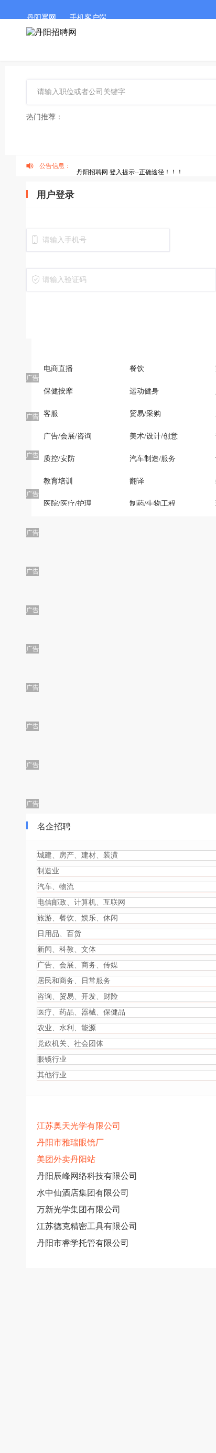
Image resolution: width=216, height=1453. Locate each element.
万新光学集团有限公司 (79, 1272)
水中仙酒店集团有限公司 (83, 1255)
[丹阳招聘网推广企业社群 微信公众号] (98, 65)
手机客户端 (88, 17)
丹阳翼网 (41, 17)
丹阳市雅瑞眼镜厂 (70, 1205)
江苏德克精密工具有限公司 (87, 1289)
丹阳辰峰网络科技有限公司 (87, 1238)
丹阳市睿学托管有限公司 (83, 1305)
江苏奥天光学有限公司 (79, 1188)
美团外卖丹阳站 (66, 1222)
